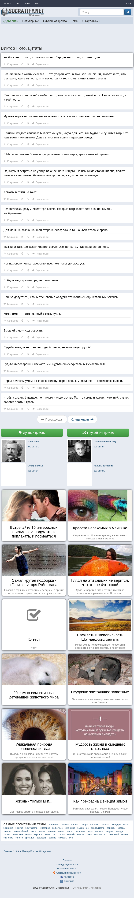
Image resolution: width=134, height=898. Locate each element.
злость (80, 834)
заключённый (21, 831)
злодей (71, 834)
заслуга (99, 831)
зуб (71, 837)
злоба (61, 834)
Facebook (69, 876)
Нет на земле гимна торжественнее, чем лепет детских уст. (44, 263)
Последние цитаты (67, 868)
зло (54, 834)
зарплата (80, 831)
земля (28, 834)
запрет (69, 831)
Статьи (17, 3)
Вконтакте (69, 880)
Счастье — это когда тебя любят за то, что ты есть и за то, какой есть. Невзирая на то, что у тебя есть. (66, 97)
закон (33, 831)
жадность (54, 824)
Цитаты (6, 3)
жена (125, 824)
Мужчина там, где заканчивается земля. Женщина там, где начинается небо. (56, 246)
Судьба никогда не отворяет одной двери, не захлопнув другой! (47, 347)
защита (109, 831)
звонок (6, 834)
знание (124, 834)
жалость (75, 824)
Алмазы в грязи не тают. (20, 192)
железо (105, 824)
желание (94, 824)
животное (45, 827)
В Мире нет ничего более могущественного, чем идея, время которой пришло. (57, 154)
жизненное (83, 827)
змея (89, 834)
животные (57, 827)
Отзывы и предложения (68, 872)
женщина (8, 827)
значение (8, 837)
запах (61, 831)
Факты (28, 3)
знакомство (100, 834)
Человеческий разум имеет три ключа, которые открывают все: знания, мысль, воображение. (57, 210)
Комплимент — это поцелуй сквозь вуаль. (32, 313)
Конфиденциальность (67, 864)
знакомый (114, 834)
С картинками (91, 21)
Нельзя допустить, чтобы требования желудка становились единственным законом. (61, 297)
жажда (65, 824)
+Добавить (10, 21)
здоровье (18, 834)
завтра (121, 827)
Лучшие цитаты (33, 432)
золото (19, 837)
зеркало (38, 834)
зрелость (41, 837)
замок (42, 831)
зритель (62, 837)
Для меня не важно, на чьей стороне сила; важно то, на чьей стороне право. (55, 229)
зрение (52, 837)
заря (90, 831)
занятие (51, 831)
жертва (19, 827)
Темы (74, 21)
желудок (116, 824)
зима (47, 834)
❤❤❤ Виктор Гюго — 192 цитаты (33, 851)
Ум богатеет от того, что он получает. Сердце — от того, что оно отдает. (52, 57)
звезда (119, 831)
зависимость (98, 827)
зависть (111, 827)
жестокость (31, 827)
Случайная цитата (55, 21)
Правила (67, 860)
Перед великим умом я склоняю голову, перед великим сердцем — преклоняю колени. (63, 380)
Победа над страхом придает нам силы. (31, 280)
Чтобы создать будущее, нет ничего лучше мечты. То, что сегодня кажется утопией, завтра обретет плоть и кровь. (66, 399)
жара (85, 824)
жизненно (70, 827)
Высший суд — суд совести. (23, 330)
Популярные (30, 21)
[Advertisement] (67, 35)
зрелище (29, 837)
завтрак (7, 831)
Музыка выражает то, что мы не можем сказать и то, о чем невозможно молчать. (59, 116)
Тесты (38, 3)
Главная (7, 851)
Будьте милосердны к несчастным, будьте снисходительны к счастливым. (54, 364)
